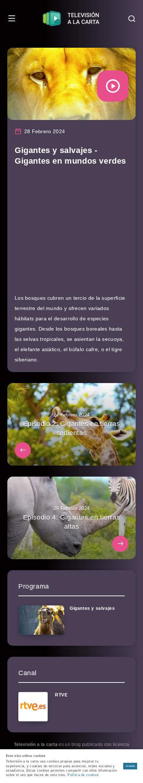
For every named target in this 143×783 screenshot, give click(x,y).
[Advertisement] (71, 233)
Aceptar (130, 766)
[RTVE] (33, 706)
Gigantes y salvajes (92, 608)
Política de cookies (83, 775)
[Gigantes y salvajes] (41, 620)
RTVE (61, 695)
